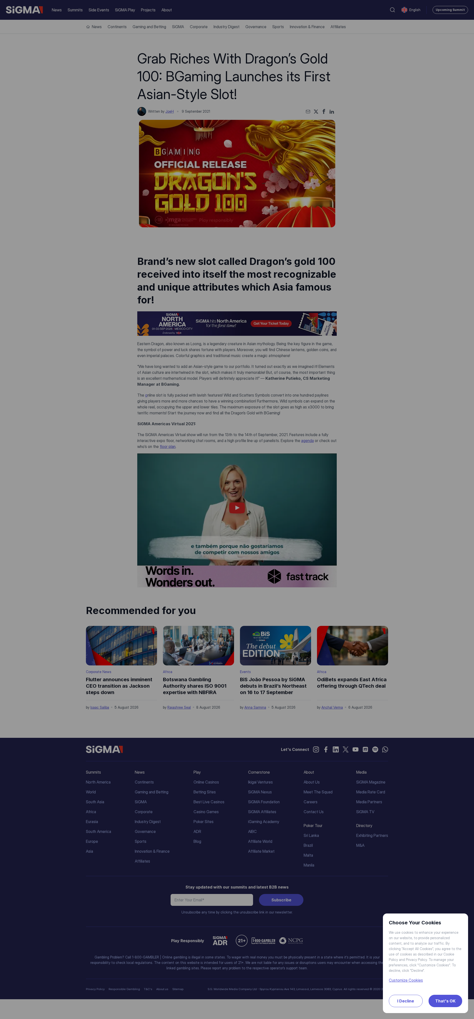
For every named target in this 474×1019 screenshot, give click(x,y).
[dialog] (237, 509)
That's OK (445, 1000)
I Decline (405, 1000)
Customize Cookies (406, 980)
